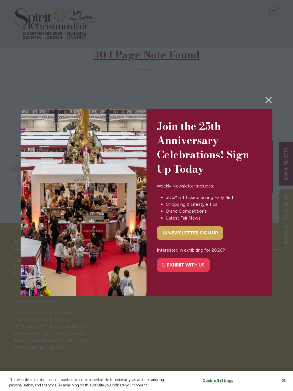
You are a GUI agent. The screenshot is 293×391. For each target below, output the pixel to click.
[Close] (284, 380)
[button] (268, 100)
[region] (146, 381)
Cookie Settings (218, 380)
